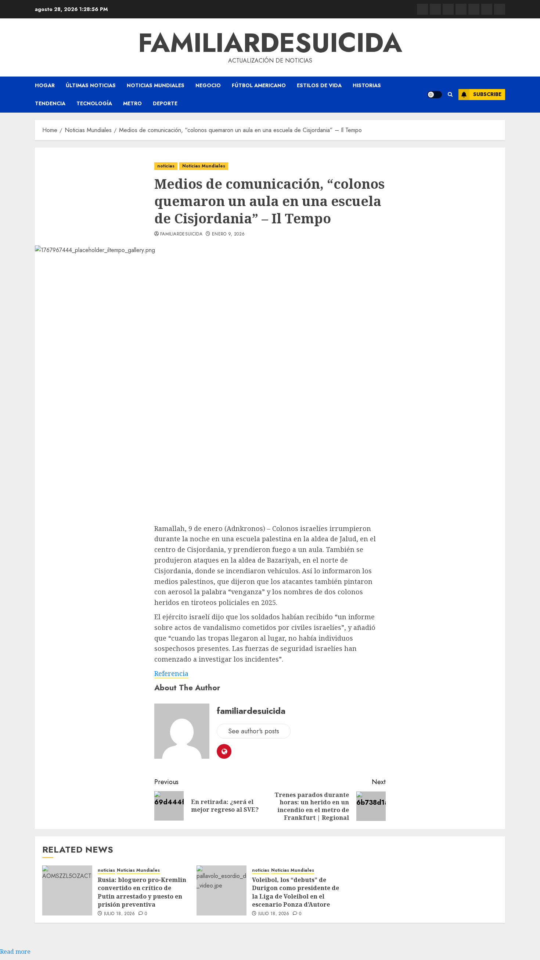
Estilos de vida (319, 85)
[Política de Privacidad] (461, 9)
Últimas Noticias (91, 85)
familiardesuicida (270, 43)
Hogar (45, 85)
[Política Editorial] (473, 9)
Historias (367, 85)
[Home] (448, 9)
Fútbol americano (259, 85)
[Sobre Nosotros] (486, 9)
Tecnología (94, 103)
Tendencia (50, 103)
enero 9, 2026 (228, 234)
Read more (15, 951)
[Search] (450, 95)
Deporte (165, 103)
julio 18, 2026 (119, 914)
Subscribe (487, 94)
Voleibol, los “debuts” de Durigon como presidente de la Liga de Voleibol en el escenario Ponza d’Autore (295, 892)
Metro (132, 103)
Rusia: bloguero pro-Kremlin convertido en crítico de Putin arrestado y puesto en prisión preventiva (142, 892)
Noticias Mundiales (155, 85)
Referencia (171, 673)
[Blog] (422, 9)
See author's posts (253, 731)
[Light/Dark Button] (434, 94)
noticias (165, 166)
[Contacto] (435, 9)
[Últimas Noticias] (499, 9)
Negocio (208, 85)
